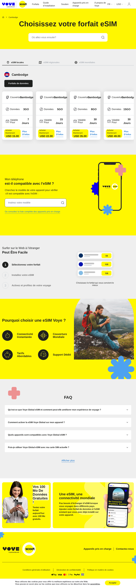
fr (108, 4)
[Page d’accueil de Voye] (14, 4)
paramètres (95, 584)
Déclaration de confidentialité (69, 570)
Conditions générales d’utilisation (36, 570)
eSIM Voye (52, 320)
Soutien (65, 4)
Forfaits (35, 4)
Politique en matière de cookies (100, 570)
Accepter (112, 583)
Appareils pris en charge (80, 4)
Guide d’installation (49, 4)
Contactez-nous (125, 549)
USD (118, 4)
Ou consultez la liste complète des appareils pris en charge (32, 211)
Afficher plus (68, 461)
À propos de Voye (100, 4)
